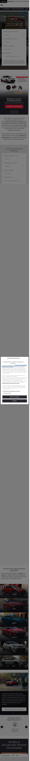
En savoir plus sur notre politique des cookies (11, 391)
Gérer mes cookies (14, 396)
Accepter (14, 400)
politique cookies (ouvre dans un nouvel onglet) (10, 383)
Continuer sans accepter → (14, 358)
